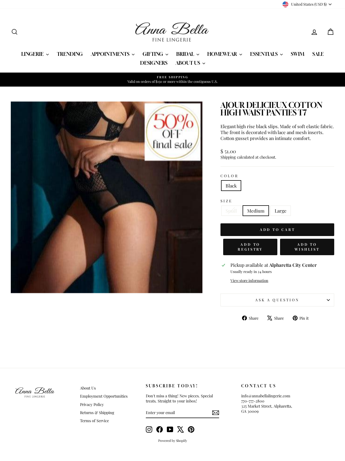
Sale (318, 54)
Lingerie (33, 54)
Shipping (228, 157)
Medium (255, 211)
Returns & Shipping (97, 412)
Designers (153, 63)
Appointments (110, 54)
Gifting (153, 54)
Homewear (222, 54)
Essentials (264, 54)
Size (226, 201)
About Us (188, 63)
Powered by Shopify (172, 440)
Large (281, 211)
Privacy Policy (92, 404)
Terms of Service (94, 420)
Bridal (185, 54)
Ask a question (277, 299)
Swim (297, 54)
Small (231, 211)
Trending (70, 54)
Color (229, 175)
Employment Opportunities (103, 396)
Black (231, 186)
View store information (249, 280)
